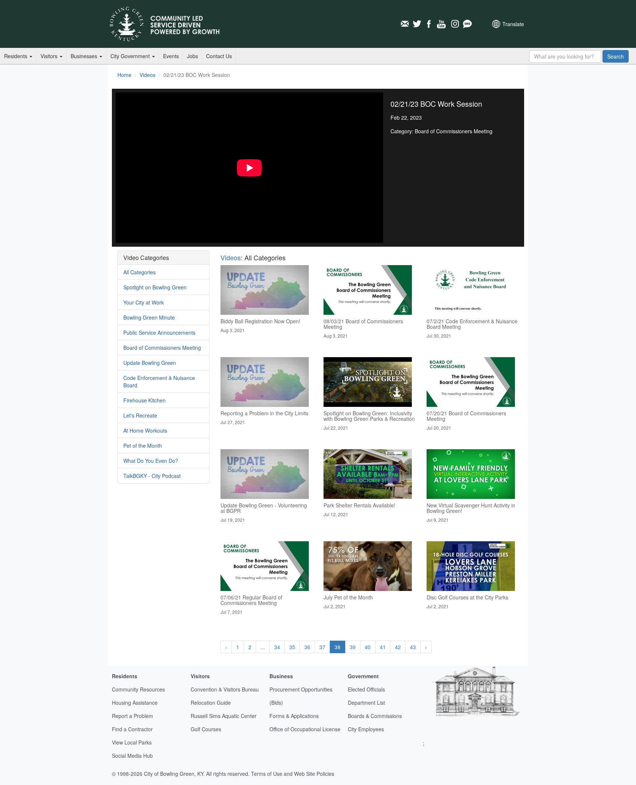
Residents (16, 56)
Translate (513, 24)
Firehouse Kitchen (144, 400)
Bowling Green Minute (149, 317)
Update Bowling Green (149, 362)
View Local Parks (132, 742)
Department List (366, 702)
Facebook (429, 23)
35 (292, 647)
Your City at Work (143, 302)
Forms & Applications (294, 715)
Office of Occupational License (304, 729)
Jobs (192, 56)
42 (398, 647)
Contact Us (219, 56)
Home (124, 74)
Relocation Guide (211, 702)
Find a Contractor (132, 729)
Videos (147, 74)
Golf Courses (206, 729)
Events (171, 56)
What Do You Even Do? (150, 460)
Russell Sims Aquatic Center (224, 715)
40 (368, 647)
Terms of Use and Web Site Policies (292, 773)
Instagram (454, 23)
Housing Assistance (135, 702)
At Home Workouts (145, 430)
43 (413, 647)
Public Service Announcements (159, 332)
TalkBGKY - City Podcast (152, 475)
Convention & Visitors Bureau (225, 689)
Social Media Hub (132, 755)
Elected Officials (366, 689)
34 (277, 647)
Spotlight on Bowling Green (155, 287)
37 (322, 647)
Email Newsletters (404, 23)
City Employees (366, 729)
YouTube (442, 23)
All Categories (139, 272)
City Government (130, 56)
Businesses (85, 56)
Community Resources (138, 689)
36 (307, 647)
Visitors (49, 56)
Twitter (417, 23)
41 (383, 647)
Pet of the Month (142, 445)
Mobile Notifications (467, 23)
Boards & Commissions (375, 715)
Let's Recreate (140, 415)
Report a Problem (132, 715)
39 (353, 647)
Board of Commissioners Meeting (162, 347)
